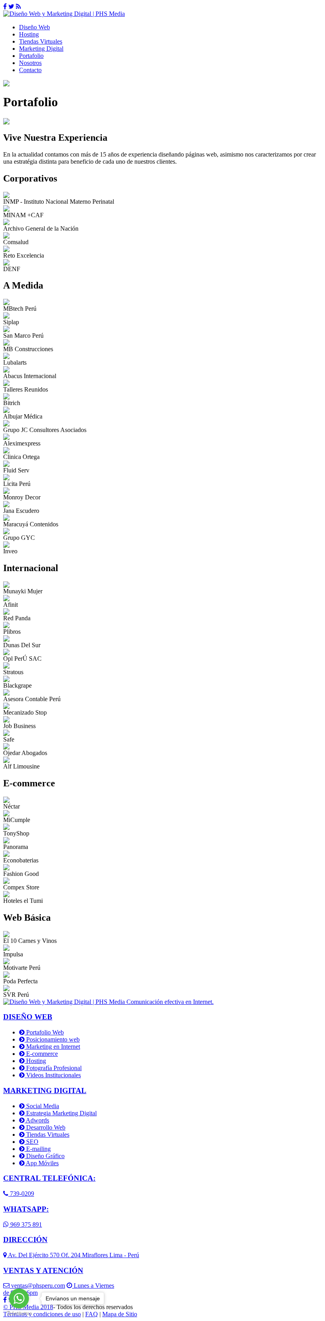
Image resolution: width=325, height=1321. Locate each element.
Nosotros (30, 62)
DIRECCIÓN (25, 1239)
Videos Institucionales (53, 1075)
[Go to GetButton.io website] (19, 1313)
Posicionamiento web (52, 1039)
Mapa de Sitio (119, 1314)
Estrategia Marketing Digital (61, 1113)
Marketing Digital (41, 48)
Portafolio (31, 55)
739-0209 (21, 1193)
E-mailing (38, 1148)
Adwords (37, 1120)
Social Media (42, 1106)
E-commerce (41, 1053)
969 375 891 (25, 1224)
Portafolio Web (44, 1032)
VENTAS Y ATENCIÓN (43, 1270)
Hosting (29, 34)
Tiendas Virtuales (40, 41)
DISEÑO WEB (27, 1017)
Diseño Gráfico (45, 1156)
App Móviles (42, 1163)
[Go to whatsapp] (19, 1298)
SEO (31, 1141)
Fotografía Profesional (53, 1068)
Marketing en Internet (52, 1046)
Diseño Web (34, 27)
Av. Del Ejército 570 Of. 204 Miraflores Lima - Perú (73, 1255)
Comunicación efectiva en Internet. (169, 1001)
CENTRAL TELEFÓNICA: (49, 1178)
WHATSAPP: (26, 1209)
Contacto (30, 70)
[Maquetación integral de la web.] (6, 935)
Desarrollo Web (45, 1127)
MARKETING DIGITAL (44, 1090)
